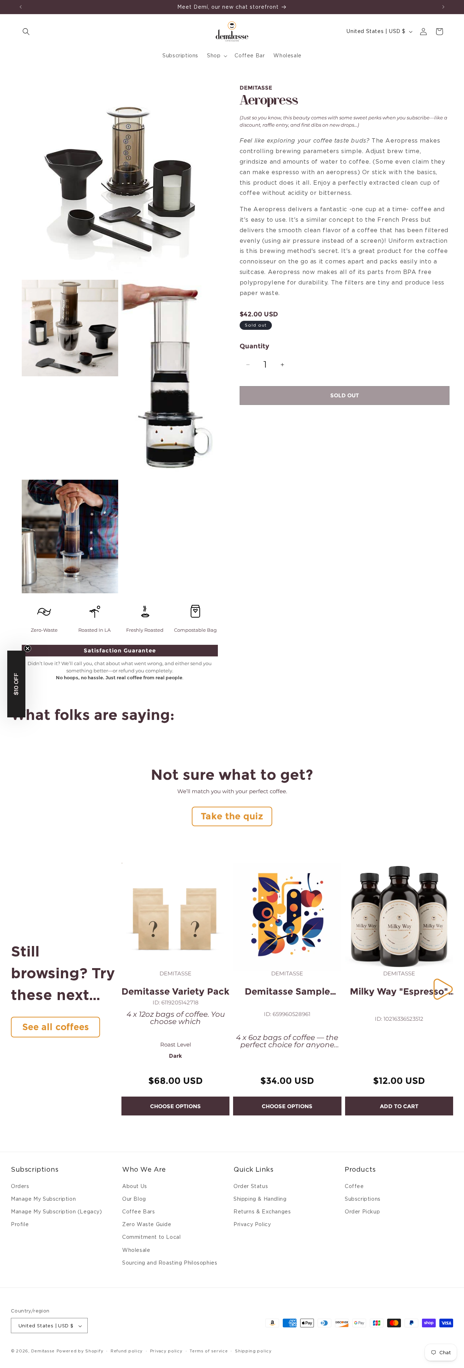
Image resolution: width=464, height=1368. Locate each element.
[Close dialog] (331, 614)
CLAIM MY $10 (196, 733)
